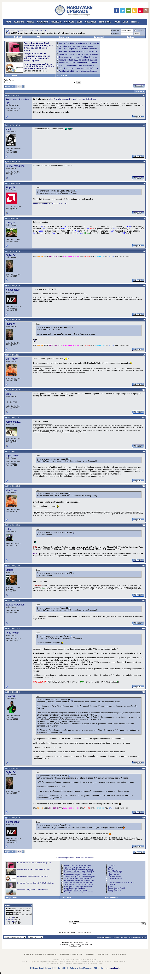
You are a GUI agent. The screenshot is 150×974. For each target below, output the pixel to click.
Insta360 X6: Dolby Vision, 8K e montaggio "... (33, 890)
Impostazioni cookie (112, 968)
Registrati (18, 37)
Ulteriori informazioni (120, 961)
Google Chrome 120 (115, 890)
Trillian (110, 886)
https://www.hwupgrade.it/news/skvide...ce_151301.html (72, 99)
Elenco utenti (99, 37)
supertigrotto (12, 455)
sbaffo (9, 129)
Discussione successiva (84, 858)
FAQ (38, 37)
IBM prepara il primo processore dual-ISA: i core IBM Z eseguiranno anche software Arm (77, 53)
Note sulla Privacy (136, 937)
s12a (8, 393)
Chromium (111, 865)
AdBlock (65, 968)
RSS (95, 968)
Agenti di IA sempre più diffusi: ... (75, 888)
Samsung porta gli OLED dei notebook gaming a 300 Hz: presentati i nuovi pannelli (77, 61)
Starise (9, 569)
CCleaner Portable (114, 877)
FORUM (117, 21)
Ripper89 (10, 187)
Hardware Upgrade (36, 31)
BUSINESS (90, 954)
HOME (8, 21)
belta (8, 529)
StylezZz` (11, 255)
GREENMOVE (90, 21)
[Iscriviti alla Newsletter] (128, 10)
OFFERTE (135, 21)
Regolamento (64, 37)
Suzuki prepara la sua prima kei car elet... (78, 886)
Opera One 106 (113, 875)
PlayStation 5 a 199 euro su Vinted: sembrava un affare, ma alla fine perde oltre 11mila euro (77, 72)
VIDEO (114, 954)
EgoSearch (131, 37)
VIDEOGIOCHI (42, 21)
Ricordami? (141, 31)
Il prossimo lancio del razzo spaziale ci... (78, 867)
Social (100, 968)
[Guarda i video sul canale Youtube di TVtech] (140, 10)
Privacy (48, 968)
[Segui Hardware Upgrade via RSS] (134, 10)
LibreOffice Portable (115, 871)
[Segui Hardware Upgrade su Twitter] (122, 10)
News (47, 31)
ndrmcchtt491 (13, 421)
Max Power (12, 358)
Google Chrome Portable (117, 888)
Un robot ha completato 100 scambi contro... (79, 880)
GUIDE (125, 21)
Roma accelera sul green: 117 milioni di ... (78, 875)
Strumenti (138, 92)
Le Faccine (9, 919)
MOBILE (30, 21)
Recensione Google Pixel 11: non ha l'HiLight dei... (34, 863)
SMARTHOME (105, 21)
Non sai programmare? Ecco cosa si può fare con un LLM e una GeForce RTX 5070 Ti (39, 66)
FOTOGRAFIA (56, 21)
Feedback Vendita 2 (60, 203)
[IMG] (14, 921)
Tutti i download (111, 898)
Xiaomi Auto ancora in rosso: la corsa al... (78, 873)
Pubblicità (56, 968)
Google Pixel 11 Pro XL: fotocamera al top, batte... (34, 869)
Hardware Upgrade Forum (17, 31)
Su (145, 937)
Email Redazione (85, 968)
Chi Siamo (34, 968)
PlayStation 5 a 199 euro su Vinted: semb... (79, 884)
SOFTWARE (69, 21)
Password (115, 33)
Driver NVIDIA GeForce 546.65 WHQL (121, 882)
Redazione (74, 968)
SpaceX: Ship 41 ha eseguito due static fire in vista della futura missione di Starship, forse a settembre (78, 44)
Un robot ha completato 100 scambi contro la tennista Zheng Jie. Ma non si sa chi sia (75, 66)
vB (13, 918)
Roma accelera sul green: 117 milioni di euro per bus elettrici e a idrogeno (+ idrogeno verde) (77, 58)
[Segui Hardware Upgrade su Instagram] (146, 10)
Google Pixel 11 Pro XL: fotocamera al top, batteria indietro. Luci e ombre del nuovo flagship (37, 57)
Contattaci (100, 937)
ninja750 (10, 696)
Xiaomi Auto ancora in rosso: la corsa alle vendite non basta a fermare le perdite (77, 55)
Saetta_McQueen (15, 165)
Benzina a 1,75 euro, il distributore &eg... (78, 878)
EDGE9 (79, 21)
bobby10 (10, 222)
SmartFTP (111, 884)
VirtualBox (111, 892)
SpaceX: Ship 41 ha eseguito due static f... (78, 865)
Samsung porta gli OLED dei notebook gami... (80, 877)
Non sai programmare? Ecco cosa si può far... (33, 876)
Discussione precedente (65, 858)
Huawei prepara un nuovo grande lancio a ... (79, 892)
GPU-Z (110, 867)
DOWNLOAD (77, 954)
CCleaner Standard (115, 878)
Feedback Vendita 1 (42, 203)
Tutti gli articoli (11, 75)
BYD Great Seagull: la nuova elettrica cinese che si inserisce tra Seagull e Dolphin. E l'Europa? (78, 50)
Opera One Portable (115, 873)
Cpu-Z (110, 880)
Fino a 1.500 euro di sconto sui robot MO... (79, 882)
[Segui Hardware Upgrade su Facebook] (116, 10)
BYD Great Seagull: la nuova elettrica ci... (78, 869)
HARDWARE (19, 21)
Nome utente (115, 30)
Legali (41, 968)
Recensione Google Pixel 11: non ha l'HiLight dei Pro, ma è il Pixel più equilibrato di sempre (38, 46)
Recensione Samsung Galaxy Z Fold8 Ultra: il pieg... (35, 883)
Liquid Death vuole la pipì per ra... (75, 890)
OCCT (110, 869)
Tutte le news (62, 75)
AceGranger (12, 632)
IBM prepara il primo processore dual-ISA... (79, 871)
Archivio (124, 937)
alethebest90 (12, 289)
